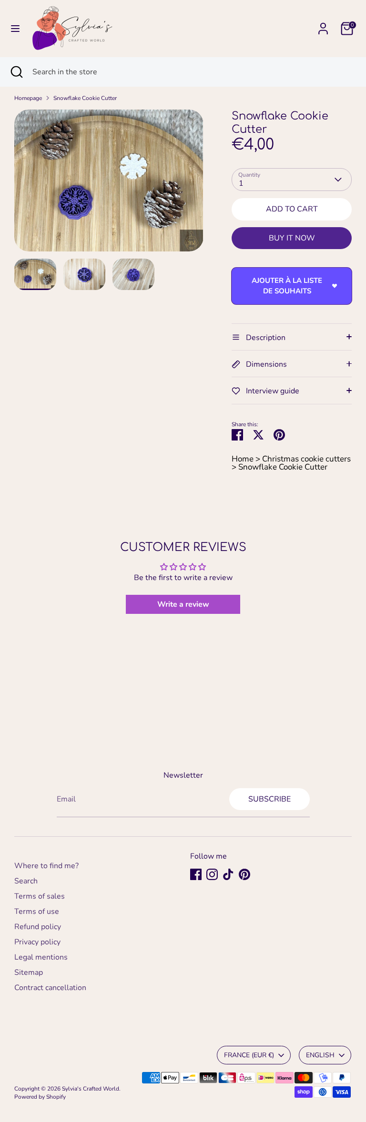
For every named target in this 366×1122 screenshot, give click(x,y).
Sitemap (28, 972)
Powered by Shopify (40, 1097)
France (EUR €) (249, 1055)
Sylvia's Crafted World (90, 1088)
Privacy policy (37, 942)
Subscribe (269, 799)
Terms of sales (39, 896)
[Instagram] (212, 874)
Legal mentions (41, 957)
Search (26, 881)
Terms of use (36, 911)
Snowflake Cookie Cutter (85, 98)
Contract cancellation (50, 987)
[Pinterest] (244, 874)
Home (243, 458)
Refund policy (37, 927)
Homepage (28, 98)
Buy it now (292, 238)
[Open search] (16, 72)
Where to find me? (46, 866)
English (320, 1055)
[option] (108, 184)
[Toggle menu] (15, 28)
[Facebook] (196, 874)
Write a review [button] (183, 604)
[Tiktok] (228, 874)
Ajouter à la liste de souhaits (287, 286)
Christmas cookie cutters (306, 458)
